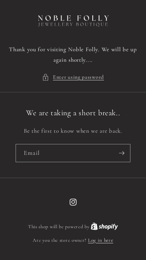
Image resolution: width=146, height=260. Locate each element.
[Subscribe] (121, 153)
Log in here (100, 240)
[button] (73, 77)
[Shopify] (104, 227)
